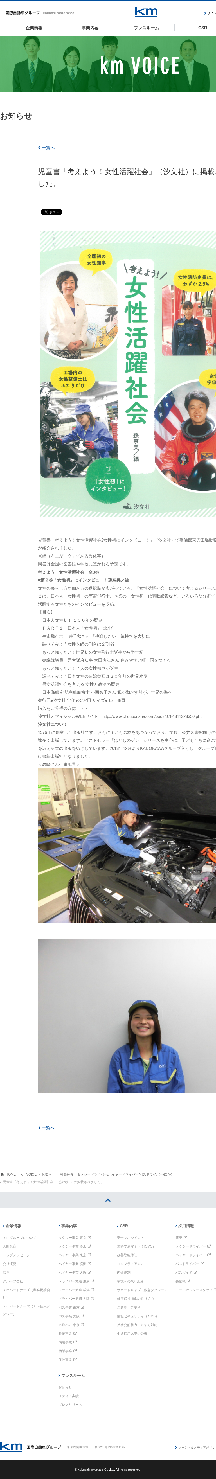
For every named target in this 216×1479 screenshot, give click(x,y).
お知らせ (48, 1174)
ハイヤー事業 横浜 (72, 1264)
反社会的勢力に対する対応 (137, 1325)
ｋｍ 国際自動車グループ (30, 1447)
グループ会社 (13, 1281)
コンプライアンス (130, 1264)
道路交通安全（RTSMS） (136, 1246)
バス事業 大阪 (69, 1316)
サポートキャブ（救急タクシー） (142, 1290)
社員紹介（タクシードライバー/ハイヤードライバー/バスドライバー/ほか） (117, 1174)
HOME (11, 1174)
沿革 (6, 1273)
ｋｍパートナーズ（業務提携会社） (26, 1294)
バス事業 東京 (69, 1307)
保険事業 (65, 1360)
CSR (124, 1225)
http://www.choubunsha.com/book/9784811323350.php (152, 716)
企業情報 (13, 1225)
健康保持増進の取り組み (135, 1299)
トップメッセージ (16, 1255)
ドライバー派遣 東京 (74, 1281)
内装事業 (65, 1342)
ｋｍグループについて (20, 1238)
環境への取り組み (130, 1281)
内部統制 (123, 1273)
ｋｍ (146, 12)
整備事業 (65, 1334)
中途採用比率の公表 (132, 1334)
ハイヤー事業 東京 (72, 1255)
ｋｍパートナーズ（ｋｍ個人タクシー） (26, 1310)
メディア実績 (68, 1396)
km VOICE (29, 1174)
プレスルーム (73, 1375)
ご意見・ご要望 (129, 1307)
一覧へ (48, 147)
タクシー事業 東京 (72, 1238)
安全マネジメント (130, 1238)
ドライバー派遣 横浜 (74, 1290)
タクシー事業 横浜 (72, 1246)
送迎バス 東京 (69, 1325)
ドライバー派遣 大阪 (74, 1299)
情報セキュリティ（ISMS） (138, 1316)
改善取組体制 (127, 1255)
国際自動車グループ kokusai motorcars (40, 13)
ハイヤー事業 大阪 (72, 1273)
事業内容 (69, 1225)
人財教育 (9, 1246)
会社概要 (9, 1264)
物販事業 (65, 1351)
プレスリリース (70, 1405)
